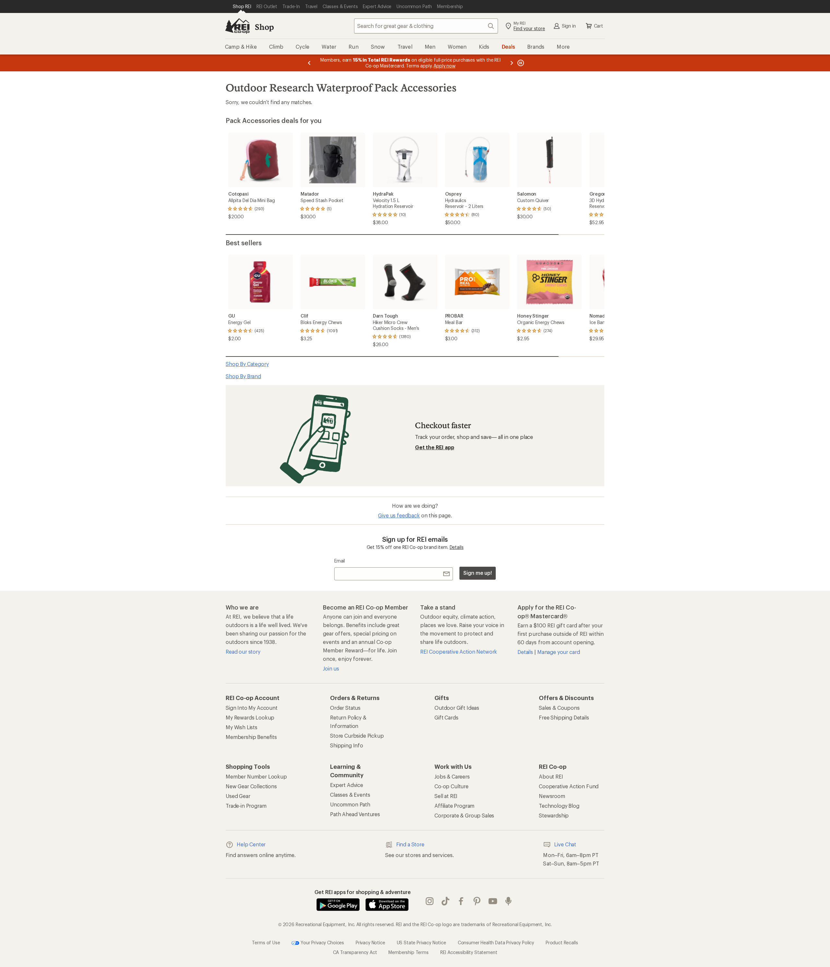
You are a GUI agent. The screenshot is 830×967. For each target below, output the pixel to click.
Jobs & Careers (452, 776)
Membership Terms (408, 952)
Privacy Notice (370, 942)
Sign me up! (477, 573)
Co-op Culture (451, 786)
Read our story (243, 651)
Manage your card (558, 652)
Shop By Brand (243, 376)
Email (339, 560)
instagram (429, 901)
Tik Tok (445, 901)
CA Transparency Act (355, 952)
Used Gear (238, 796)
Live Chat (565, 844)
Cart (598, 26)
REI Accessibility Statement (468, 952)
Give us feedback (399, 515)
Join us (331, 668)
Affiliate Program (454, 806)
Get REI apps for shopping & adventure (362, 892)
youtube (493, 901)
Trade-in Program (246, 806)
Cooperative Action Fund (569, 786)
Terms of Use (266, 942)
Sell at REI (445, 796)
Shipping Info (346, 745)
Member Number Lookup (256, 776)
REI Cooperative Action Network (458, 651)
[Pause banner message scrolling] (520, 63)
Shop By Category (247, 364)
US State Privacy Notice (421, 942)
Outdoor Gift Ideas (456, 708)
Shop (264, 26)
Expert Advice (346, 785)
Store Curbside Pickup (357, 735)
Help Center (251, 844)
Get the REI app (434, 447)
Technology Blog (559, 806)
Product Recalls (562, 942)
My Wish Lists (241, 727)
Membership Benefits (251, 737)
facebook (461, 901)
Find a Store (410, 844)
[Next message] (512, 63)
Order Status (345, 708)
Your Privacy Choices (321, 942)
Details (457, 547)
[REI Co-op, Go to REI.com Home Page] (237, 26)
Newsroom (552, 796)
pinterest (477, 901)
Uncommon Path (350, 804)
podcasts (508, 901)
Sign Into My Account (252, 708)
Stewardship (554, 815)
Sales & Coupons (559, 708)
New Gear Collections (251, 786)
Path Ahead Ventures (355, 814)
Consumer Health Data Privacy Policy (496, 942)
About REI (551, 776)
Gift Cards (446, 717)
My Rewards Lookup (250, 717)
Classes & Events (350, 795)
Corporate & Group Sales (464, 815)
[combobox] (426, 25)
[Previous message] (309, 63)
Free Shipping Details (564, 717)
